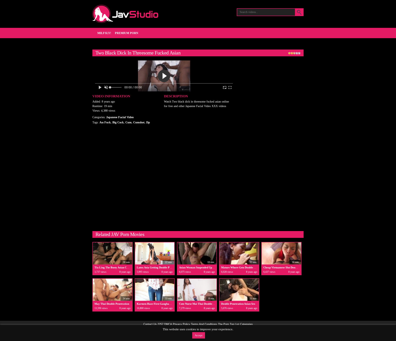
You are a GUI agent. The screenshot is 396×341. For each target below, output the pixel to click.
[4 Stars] (297, 53)
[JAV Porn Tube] (125, 14)
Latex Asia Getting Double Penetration (159, 267)
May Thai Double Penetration (111, 303)
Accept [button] (199, 335)
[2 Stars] (292, 53)
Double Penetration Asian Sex (238, 303)
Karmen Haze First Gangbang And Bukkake (162, 303)
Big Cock (118, 122)
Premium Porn (126, 33)
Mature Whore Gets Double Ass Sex (241, 267)
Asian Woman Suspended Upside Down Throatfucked (209, 267)
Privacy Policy (181, 324)
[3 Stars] (294, 53)
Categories (246, 324)
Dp (148, 122)
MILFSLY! (104, 33)
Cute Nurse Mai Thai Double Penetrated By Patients (209, 303)
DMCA (168, 324)
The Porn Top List (228, 324)
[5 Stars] (299, 53)
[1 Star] (289, 53)
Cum (128, 122)
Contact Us (150, 324)
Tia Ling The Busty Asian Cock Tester (116, 267)
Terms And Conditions (204, 324)
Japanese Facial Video (120, 117)
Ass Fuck (105, 122)
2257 (160, 324)
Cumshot (139, 122)
